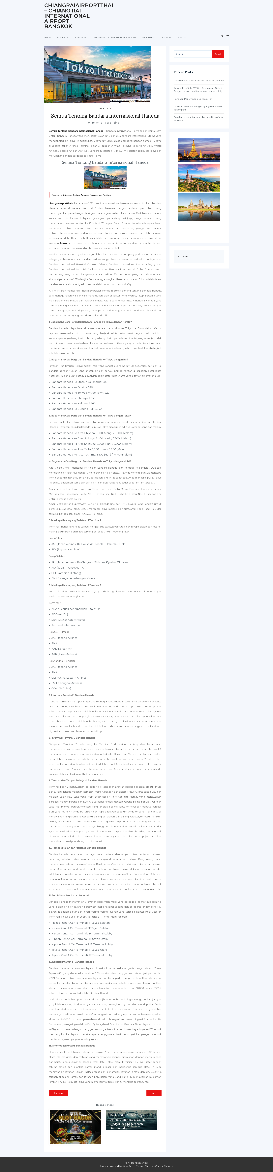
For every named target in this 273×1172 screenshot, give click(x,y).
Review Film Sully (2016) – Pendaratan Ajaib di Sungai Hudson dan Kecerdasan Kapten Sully (198, 90)
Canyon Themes (164, 1166)
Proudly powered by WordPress (117, 1166)
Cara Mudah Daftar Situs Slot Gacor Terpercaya (199, 80)
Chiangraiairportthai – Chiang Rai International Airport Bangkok (78, 15)
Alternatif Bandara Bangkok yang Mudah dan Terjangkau (198, 108)
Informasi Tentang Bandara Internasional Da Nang (87, 195)
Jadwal (166, 37)
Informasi (148, 37)
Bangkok (80, 37)
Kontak (182, 37)
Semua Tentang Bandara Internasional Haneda (76, 131)
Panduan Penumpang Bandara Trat (193, 99)
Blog (47, 37)
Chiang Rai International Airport (114, 37)
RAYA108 (183, 256)
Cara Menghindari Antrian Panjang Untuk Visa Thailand (198, 119)
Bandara (63, 37)
